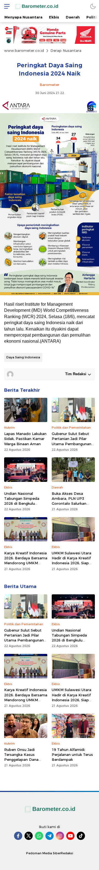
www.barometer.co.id (24, 50)
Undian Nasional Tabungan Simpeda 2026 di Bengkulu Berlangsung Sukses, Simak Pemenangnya (23, 503)
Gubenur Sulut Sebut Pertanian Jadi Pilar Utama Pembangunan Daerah (71, 441)
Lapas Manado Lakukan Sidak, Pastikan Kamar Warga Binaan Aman (25, 438)
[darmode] (93, 6)
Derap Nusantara (65, 50)
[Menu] (5, 6)
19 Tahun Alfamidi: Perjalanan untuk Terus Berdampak (72, 754)
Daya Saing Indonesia (23, 357)
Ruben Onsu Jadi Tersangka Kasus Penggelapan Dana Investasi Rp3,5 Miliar (23, 757)
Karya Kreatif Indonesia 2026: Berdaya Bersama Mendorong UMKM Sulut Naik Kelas (25, 560)
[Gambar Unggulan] (49, 293)
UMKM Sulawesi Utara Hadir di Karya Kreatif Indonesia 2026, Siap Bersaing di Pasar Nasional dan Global (71, 563)
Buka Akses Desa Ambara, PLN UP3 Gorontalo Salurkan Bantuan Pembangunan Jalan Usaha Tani (73, 503)
